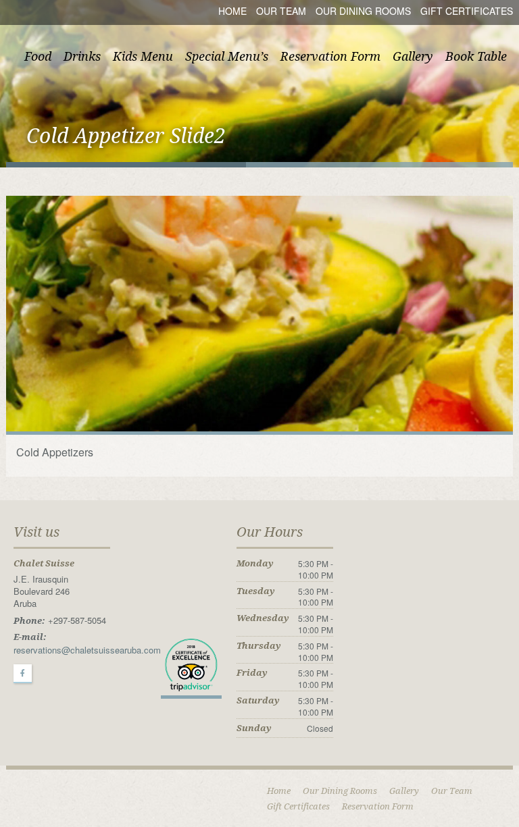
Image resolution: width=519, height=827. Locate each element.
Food (37, 56)
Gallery (413, 56)
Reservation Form (330, 56)
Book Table (476, 56)
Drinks (82, 56)
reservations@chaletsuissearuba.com (87, 649)
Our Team (281, 11)
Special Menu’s (226, 56)
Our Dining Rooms (363, 11)
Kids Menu (143, 56)
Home (232, 11)
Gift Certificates (466, 11)
